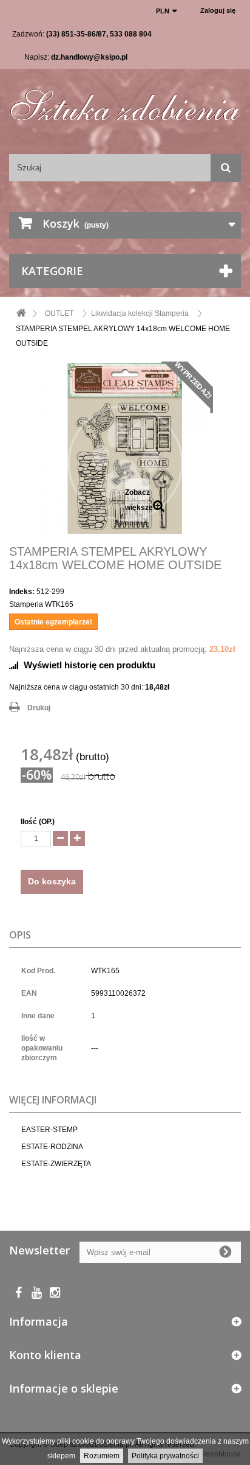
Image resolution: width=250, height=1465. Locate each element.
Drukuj (38, 708)
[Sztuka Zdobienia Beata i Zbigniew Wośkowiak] (125, 101)
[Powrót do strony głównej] (21, 313)
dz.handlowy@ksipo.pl (89, 57)
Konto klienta (45, 1355)
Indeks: (22, 591)
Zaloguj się (217, 10)
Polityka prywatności (165, 1456)
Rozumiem (102, 1456)
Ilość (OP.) (38, 821)
